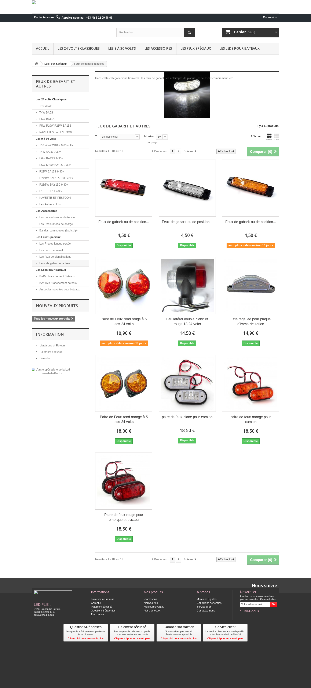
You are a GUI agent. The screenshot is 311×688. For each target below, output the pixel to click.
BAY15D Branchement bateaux (58, 283)
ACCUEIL (42, 48)
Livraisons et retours (102, 599)
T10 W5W (45, 106)
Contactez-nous (44, 17)
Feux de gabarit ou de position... (123, 222)
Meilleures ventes (154, 606)
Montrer (149, 136)
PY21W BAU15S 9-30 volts (56, 178)
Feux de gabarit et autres (54, 263)
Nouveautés (151, 603)
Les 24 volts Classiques (79, 48)
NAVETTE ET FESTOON (55, 197)
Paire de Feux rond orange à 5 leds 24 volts (124, 419)
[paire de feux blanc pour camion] (187, 383)
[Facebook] (243, 617)
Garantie (44, 358)
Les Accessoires (158, 48)
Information (50, 334)
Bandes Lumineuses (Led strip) (58, 230)
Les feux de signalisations (55, 256)
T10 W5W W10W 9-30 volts (56, 145)
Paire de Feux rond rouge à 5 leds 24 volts (124, 321)
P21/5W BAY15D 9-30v (53, 184)
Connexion (270, 17)
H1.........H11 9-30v (51, 191)
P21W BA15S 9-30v (51, 171)
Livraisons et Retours (52, 345)
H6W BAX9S (47, 119)
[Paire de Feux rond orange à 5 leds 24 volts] (123, 383)
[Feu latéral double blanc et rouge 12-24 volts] (187, 285)
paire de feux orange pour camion (250, 419)
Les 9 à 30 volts (122, 48)
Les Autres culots (50, 204)
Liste (276, 139)
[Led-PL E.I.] (71, 32)
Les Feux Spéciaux (196, 48)
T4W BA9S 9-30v (50, 151)
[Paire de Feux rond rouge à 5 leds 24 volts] (123, 285)
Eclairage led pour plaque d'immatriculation (251, 321)
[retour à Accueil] (36, 64)
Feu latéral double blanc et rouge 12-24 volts (187, 321)
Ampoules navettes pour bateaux (59, 289)
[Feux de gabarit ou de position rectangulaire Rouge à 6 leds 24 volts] (123, 188)
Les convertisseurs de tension (57, 217)
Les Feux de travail (51, 250)
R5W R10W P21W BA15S (55, 125)
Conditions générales (209, 603)
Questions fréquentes (103, 610)
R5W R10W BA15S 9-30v (55, 165)
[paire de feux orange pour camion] (250, 383)
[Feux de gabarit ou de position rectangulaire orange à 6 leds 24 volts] (250, 188)
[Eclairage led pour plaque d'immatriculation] (250, 285)
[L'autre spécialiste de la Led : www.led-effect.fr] (52, 371)
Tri (97, 136)
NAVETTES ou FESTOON (55, 132)
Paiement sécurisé (50, 351)
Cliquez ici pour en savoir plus (86, 638)
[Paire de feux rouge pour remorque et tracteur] (123, 481)
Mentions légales (206, 599)
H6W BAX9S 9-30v (51, 158)
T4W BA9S (46, 112)
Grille (269, 139)
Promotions (150, 599)
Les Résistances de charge (56, 224)
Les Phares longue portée (55, 243)
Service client (204, 606)
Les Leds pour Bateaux (240, 48)
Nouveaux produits (57, 305)
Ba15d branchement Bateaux (57, 276)
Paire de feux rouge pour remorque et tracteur (123, 517)
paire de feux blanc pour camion (187, 417)
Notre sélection (152, 610)
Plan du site (98, 614)
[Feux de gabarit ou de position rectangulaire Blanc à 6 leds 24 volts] (187, 188)
